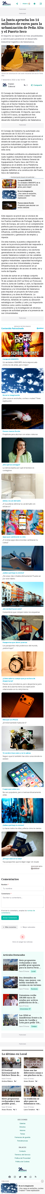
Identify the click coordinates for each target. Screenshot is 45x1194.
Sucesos (34, 989)
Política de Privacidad (22, 1158)
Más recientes (10, 927)
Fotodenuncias (22, 1141)
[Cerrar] (42, 1181)
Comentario (6, 894)
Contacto (22, 1151)
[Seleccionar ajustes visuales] (34, 4)
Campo (34, 1026)
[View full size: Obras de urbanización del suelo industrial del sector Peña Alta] (22, 58)
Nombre (5, 884)
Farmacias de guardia (22, 1137)
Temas (22, 1134)
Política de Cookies (22, 1161)
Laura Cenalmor (29, 1109)
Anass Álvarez (29, 1081)
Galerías (22, 1123)
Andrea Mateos (7, 1081)
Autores (22, 1130)
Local (33, 971)
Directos (23, 1127)
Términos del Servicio (22, 1155)
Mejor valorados (29, 927)
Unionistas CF (25, 1009)
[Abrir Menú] (40, 3)
